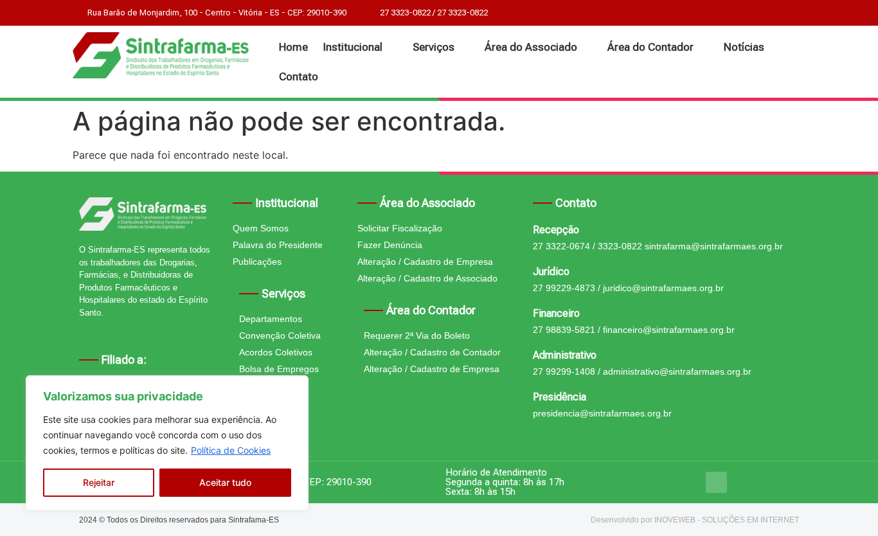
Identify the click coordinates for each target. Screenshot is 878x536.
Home (293, 46)
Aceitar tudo (225, 482)
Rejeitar (98, 482)
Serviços (433, 46)
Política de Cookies (231, 450)
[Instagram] (716, 482)
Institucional (352, 46)
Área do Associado (531, 46)
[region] (167, 442)
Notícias (744, 46)
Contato (298, 76)
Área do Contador (650, 46)
